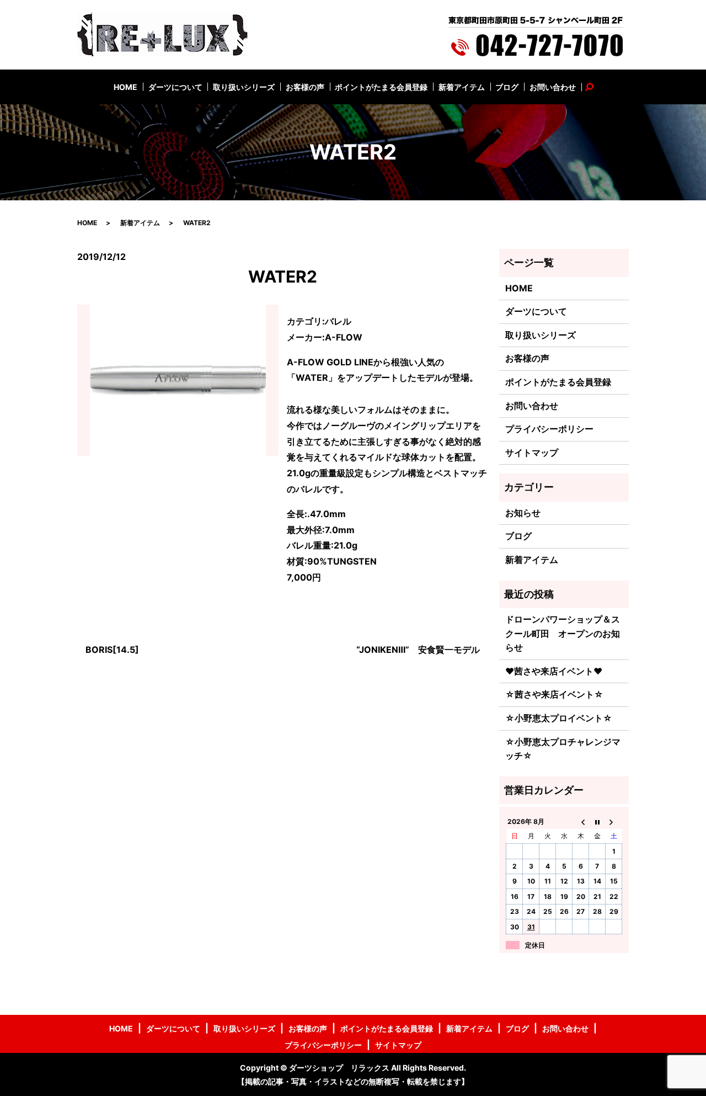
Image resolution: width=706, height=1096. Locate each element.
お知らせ (523, 512)
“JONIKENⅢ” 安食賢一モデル (418, 649)
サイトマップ (531, 452)
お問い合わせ (553, 87)
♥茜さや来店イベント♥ (553, 671)
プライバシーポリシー (549, 428)
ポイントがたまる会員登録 (381, 87)
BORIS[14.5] (112, 649)
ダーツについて (175, 87)
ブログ (506, 87)
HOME (125, 87)
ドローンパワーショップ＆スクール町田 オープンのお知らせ (562, 633)
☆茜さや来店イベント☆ (554, 694)
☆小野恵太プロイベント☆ (558, 717)
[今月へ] (597, 821)
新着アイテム (461, 87)
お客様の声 (305, 87)
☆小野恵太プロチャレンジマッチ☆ (563, 749)
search (595, 87)
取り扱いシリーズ (244, 87)
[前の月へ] (581, 821)
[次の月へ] (614, 821)
